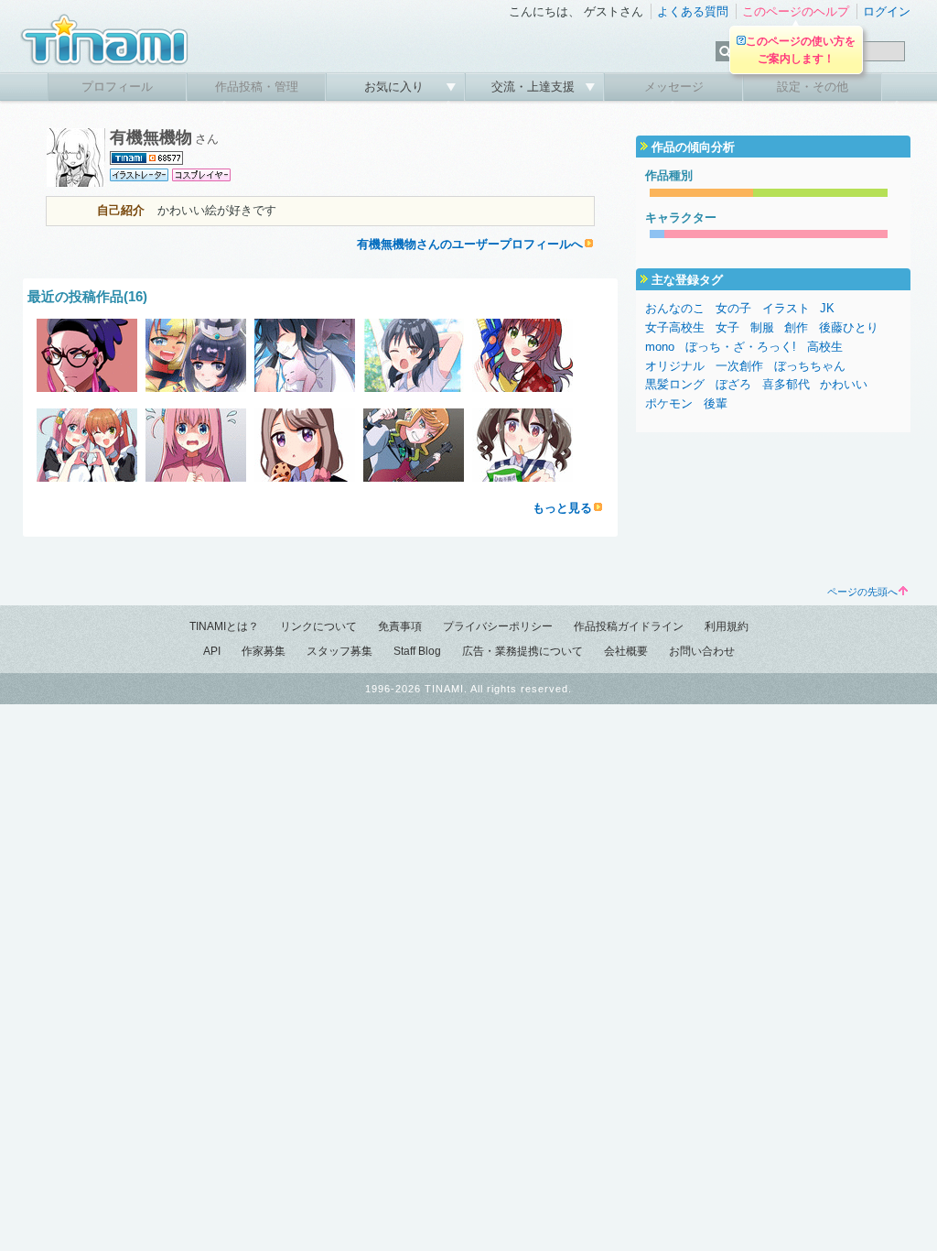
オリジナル (675, 366)
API (212, 651)
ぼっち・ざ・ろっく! (740, 347)
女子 (727, 327)
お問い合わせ (702, 651)
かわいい (843, 384)
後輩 (715, 403)
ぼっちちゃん (809, 366)
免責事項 (400, 626)
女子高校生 (675, 327)
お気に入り (395, 86)
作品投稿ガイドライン (629, 626)
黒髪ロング (675, 384)
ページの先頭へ (862, 591)
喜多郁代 (786, 384)
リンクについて (318, 626)
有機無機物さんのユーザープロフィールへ (470, 244)
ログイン (886, 11)
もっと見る (562, 508)
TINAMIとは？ (224, 626)
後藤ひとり (848, 327)
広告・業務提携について (522, 651)
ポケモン (669, 403)
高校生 (825, 347)
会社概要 (626, 651)
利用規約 (727, 626)
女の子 (733, 308)
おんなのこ (675, 308)
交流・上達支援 (534, 86)
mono (659, 347)
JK (827, 308)
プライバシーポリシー (498, 626)
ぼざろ (733, 384)
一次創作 (739, 366)
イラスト (786, 308)
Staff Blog (417, 651)
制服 (762, 327)
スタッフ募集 (339, 651)
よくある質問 (692, 11)
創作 (796, 327)
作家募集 (263, 651)
